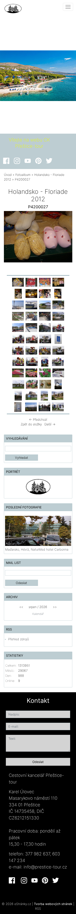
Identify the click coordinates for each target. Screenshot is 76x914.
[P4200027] (58, 282)
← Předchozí (38, 419)
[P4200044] (45, 293)
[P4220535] (18, 395)
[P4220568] (31, 407)
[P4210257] (45, 361)
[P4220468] (32, 384)
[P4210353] (45, 373)
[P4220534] (58, 384)
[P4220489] (45, 384)
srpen (32, 607)
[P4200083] (45, 316)
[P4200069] (31, 305)
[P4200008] (31, 282)
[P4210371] (58, 373)
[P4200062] (18, 305)
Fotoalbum (23, 175)
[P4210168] (32, 339)
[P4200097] (18, 327)
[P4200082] (31, 316)
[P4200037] (18, 293)
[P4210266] (58, 361)
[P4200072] (45, 305)
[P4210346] (31, 373)
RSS (38, 908)
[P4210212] (45, 350)
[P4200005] (18, 282)
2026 (43, 607)
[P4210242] (18, 361)
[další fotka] (66, 237)
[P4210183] (58, 339)
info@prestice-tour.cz (45, 866)
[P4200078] (58, 305)
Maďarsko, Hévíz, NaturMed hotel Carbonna (36, 549)
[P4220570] (44, 407)
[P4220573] (58, 407)
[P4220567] (18, 407)
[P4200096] (58, 316)
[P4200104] (31, 327)
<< (21, 607)
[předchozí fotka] (10, 237)
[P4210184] (18, 350)
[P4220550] (44, 395)
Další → (49, 424)
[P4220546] (31, 395)
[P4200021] (45, 282)
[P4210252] (32, 361)
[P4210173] (45, 339)
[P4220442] (18, 384)
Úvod (8, 175)
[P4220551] (57, 395)
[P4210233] (58, 350)
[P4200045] (58, 293)
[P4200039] (31, 293)
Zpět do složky (31, 424)
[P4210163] (58, 327)
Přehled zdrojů (18, 639)
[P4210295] (18, 373)
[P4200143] (45, 327)
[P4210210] (31, 350)
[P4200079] (18, 316)
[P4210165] (18, 339)
